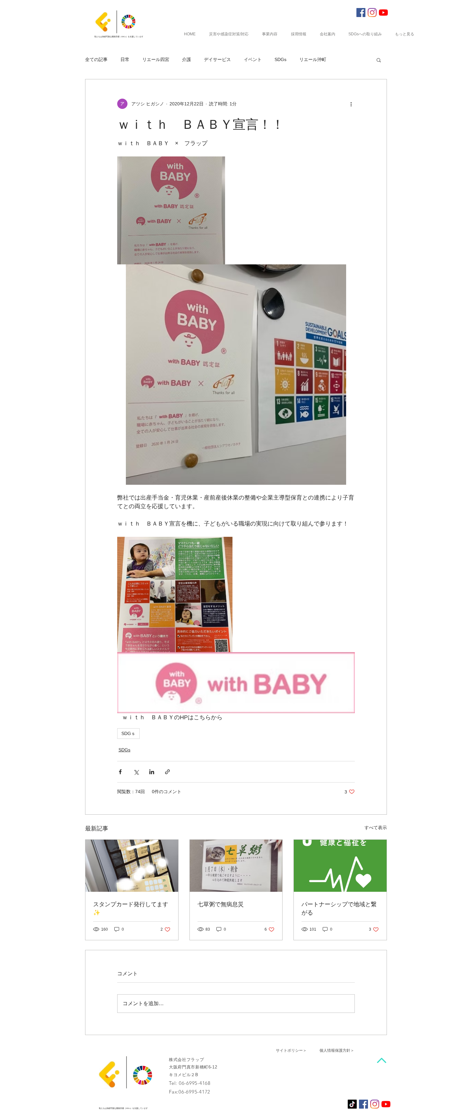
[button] (379, 59)
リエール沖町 (312, 59)
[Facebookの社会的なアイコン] (360, 12)
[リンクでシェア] (167, 772)
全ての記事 (96, 59)
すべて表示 (375, 827)
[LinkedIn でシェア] (152, 772)
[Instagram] (372, 12)
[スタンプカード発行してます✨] (131, 866)
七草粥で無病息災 (220, 904)
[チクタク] (352, 1104)
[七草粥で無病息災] (236, 866)
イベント (253, 59)
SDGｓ (128, 733)
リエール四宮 (155, 59)
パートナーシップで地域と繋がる (339, 908)
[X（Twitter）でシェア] (136, 772)
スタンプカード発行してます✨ (130, 908)
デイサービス (217, 59)
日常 (124, 59)
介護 (186, 59)
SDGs (280, 59)
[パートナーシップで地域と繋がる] (340, 866)
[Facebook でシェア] (120, 772)
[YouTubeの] (383, 12)
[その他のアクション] (351, 104)
